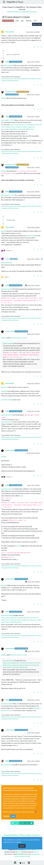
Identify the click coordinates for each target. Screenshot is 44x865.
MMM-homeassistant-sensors (9, 78)
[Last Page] (31, 823)
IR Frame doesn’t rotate (19, 338)
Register (6, 816)
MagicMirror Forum (15, 2)
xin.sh (21, 496)
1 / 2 (22, 823)
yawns (7, 259)
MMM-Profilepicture (32, 78)
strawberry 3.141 (10, 91)
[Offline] (3, 62)
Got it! (22, 846)
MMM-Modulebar (21, 78)
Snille (7, 62)
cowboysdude (9, 331)
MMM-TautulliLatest (13, 80)
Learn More (26, 842)
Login (13, 816)
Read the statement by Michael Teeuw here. (22, 12)
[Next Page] (27, 823)
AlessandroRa (9, 32)
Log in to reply (37, 24)
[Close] (40, 788)
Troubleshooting (8, 20)
